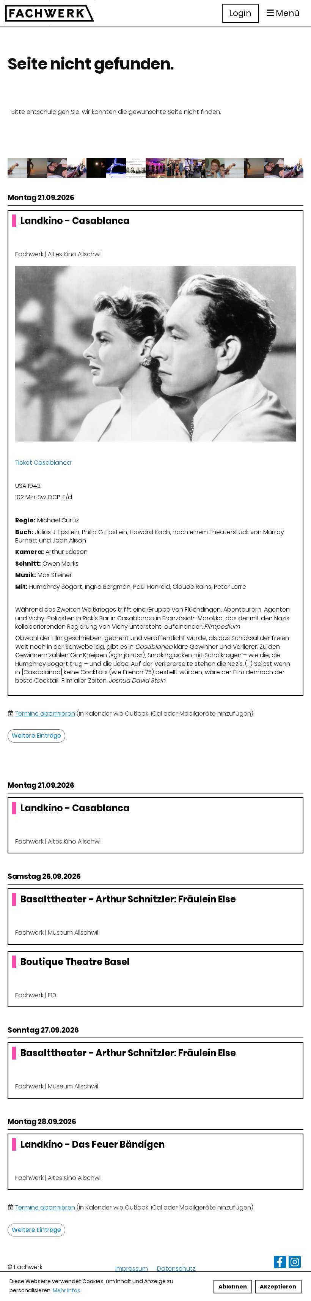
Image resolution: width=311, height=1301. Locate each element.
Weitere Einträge (36, 735)
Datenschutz (176, 1268)
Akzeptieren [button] (278, 1286)
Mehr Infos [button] (66, 1290)
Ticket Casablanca (43, 462)
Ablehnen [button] (232, 1286)
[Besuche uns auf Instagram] (295, 1263)
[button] (155, 453)
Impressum (131, 1268)
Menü (287, 13)
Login (240, 13)
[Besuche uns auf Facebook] (280, 1263)
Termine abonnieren (45, 713)
